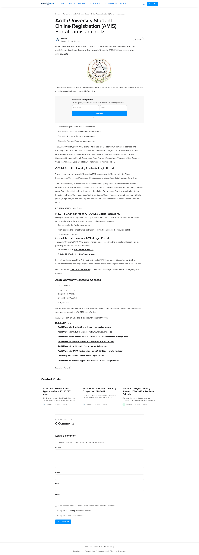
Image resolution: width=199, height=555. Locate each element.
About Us (88, 547)
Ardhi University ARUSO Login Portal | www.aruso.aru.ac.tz (85, 332)
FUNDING (81, 3)
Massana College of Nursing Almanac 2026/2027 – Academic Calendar (138, 391)
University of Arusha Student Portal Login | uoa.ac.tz (82, 356)
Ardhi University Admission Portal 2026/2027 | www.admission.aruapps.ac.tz (93, 337)
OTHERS (123, 3)
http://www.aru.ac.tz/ (87, 254)
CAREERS (71, 3)
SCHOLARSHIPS (111, 3)
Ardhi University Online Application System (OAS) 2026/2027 (86, 341)
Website (58, 495)
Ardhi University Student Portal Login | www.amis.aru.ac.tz (84, 327)
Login (134, 242)
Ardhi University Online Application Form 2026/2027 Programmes (88, 360)
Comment (59, 447)
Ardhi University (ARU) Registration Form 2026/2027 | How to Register (90, 351)
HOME (62, 3)
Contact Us (98, 547)
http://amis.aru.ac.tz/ (83, 249)
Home (57, 14)
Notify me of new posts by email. (70, 516)
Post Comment (63, 522)
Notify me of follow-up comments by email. (74, 511)
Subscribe (152, 4)
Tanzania (66, 14)
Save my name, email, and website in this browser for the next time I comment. (87, 506)
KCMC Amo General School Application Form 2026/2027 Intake (56, 391)
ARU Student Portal (73, 208)
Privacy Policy (109, 547)
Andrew (64, 38)
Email (57, 483)
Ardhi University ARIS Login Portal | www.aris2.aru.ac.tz (83, 346)
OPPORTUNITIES (95, 3)
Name (57, 472)
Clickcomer (122, 551)
